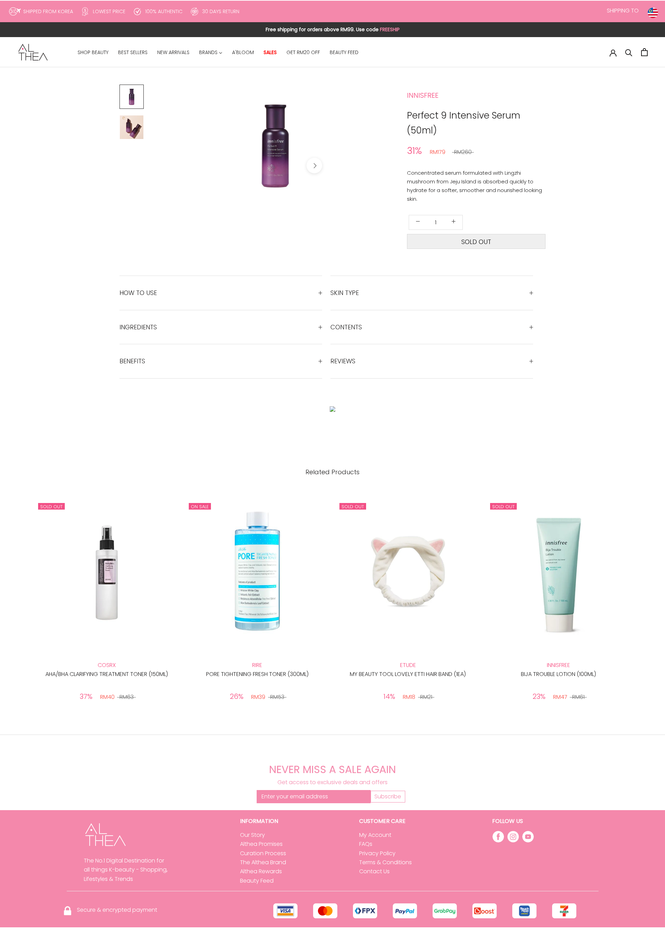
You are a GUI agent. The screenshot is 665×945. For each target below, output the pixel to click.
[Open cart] (644, 52)
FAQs (365, 844)
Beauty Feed (257, 881)
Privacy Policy (377, 853)
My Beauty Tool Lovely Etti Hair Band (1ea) (408, 674)
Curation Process (263, 853)
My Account (375, 835)
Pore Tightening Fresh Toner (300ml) (257, 674)
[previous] (236, 165)
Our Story (252, 835)
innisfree (422, 95)
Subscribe (387, 796)
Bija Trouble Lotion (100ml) (558, 674)
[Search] (628, 52)
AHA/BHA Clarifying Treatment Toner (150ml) (106, 674)
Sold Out (476, 241)
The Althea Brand (263, 862)
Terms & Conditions (385, 862)
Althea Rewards (261, 871)
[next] (314, 165)
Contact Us (374, 871)
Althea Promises (261, 844)
